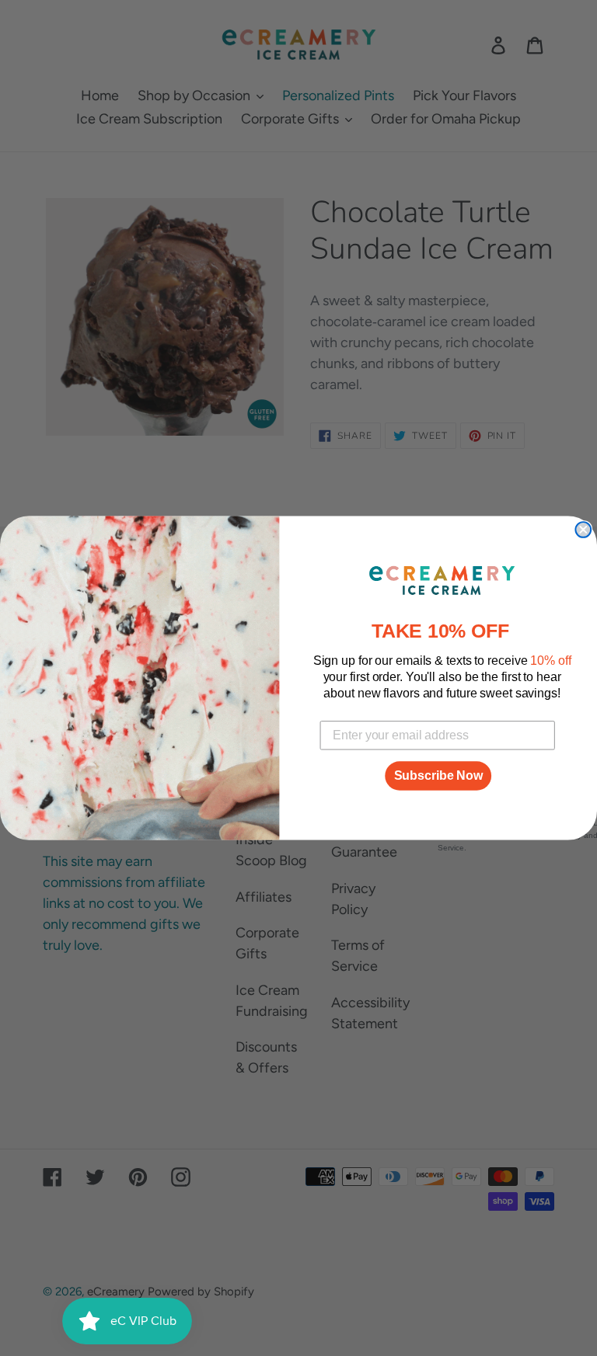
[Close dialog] (583, 529)
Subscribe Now (438, 775)
